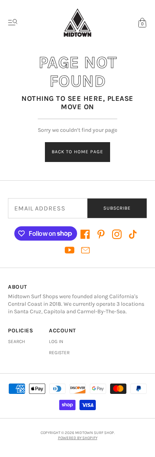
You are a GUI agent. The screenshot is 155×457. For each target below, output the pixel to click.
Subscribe (117, 208)
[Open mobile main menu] (12, 22)
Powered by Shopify (77, 438)
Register (59, 352)
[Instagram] (117, 234)
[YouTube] (69, 250)
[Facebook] (85, 234)
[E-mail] (85, 250)
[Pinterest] (101, 234)
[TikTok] (133, 234)
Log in (56, 341)
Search (16, 341)
